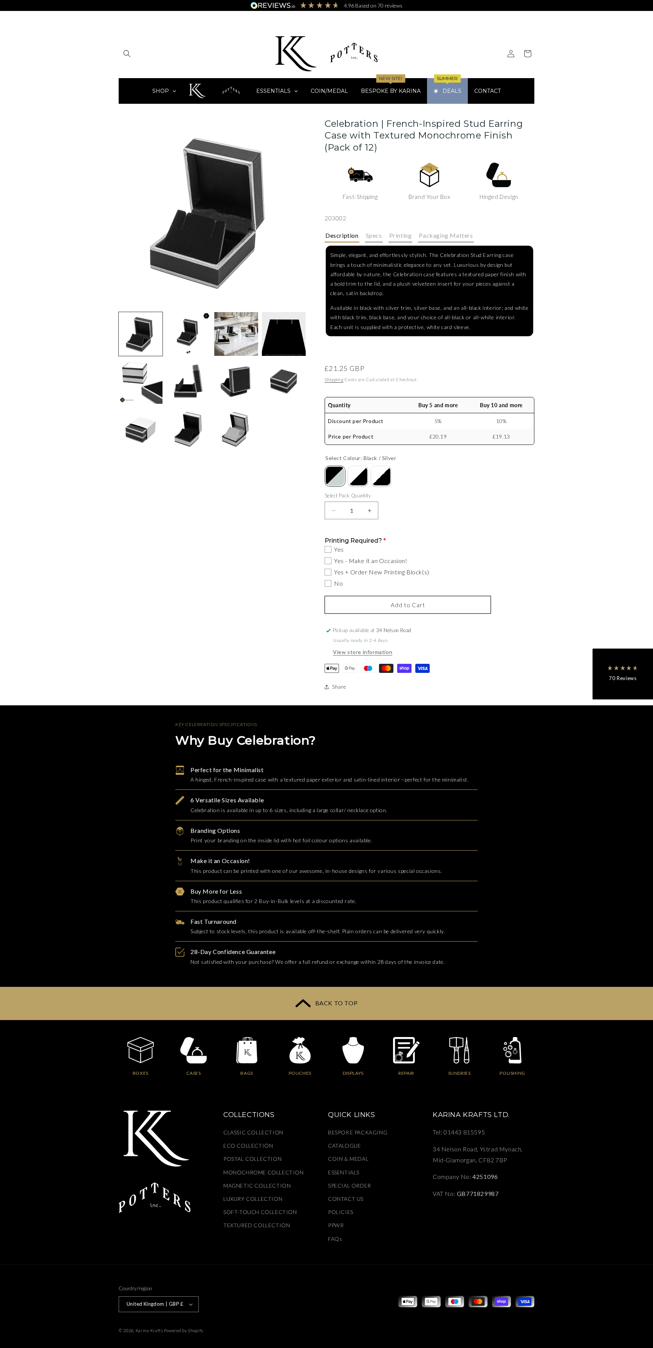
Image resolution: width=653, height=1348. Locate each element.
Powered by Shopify (183, 1330)
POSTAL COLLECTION (252, 1159)
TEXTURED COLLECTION (256, 1225)
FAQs (335, 1239)
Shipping (334, 379)
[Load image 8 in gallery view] (284, 381)
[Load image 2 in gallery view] (188, 334)
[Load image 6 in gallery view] (188, 381)
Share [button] (339, 686)
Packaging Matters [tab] (446, 235)
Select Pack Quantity (348, 495)
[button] (127, 53)
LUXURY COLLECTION (252, 1199)
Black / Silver (335, 476)
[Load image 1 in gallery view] (140, 334)
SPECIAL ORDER (349, 1185)
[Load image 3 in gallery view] (236, 334)
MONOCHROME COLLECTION (263, 1172)
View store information (362, 652)
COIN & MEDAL (348, 1159)
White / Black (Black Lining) (358, 476)
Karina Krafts (149, 1330)
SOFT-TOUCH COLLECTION (260, 1212)
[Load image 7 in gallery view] (236, 381)
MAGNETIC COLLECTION (257, 1185)
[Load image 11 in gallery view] (236, 429)
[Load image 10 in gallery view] (188, 429)
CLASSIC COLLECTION (253, 1132)
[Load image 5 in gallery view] (140, 381)
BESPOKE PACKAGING (357, 1132)
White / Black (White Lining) (381, 476)
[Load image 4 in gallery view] (284, 334)
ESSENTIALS (343, 1172)
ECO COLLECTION (248, 1146)
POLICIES (340, 1212)
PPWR (336, 1225)
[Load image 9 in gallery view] (140, 429)
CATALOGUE (344, 1146)
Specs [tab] (374, 235)
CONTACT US (346, 1199)
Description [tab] (342, 235)
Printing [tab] (400, 235)
